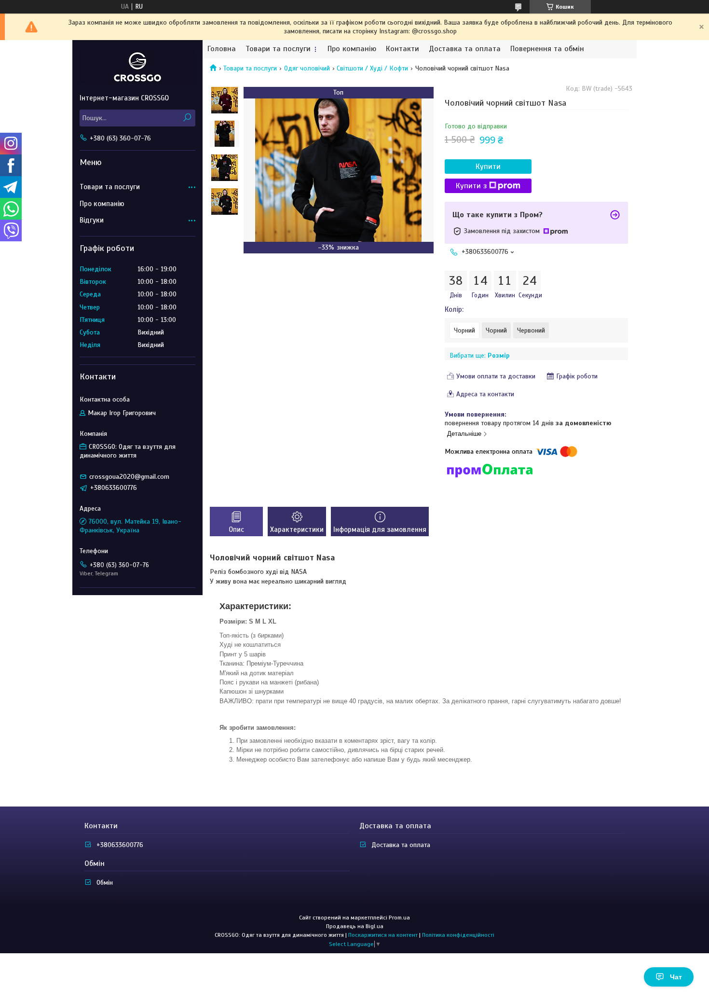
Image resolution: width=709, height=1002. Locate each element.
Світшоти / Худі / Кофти (372, 68)
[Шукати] (186, 118)
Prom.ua (399, 917)
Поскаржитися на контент (383, 935)
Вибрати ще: (480, 355)
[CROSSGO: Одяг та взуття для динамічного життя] (137, 66)
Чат (676, 977)
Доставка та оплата (465, 49)
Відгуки (92, 220)
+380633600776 (119, 845)
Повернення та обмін (547, 49)
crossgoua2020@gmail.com (129, 477)
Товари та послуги (278, 49)
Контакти (402, 49)
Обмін (104, 882)
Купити (488, 166)
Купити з (471, 186)
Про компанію (351, 49)
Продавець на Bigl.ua (354, 926)
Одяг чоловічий (307, 68)
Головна (221, 49)
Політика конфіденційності (458, 935)
